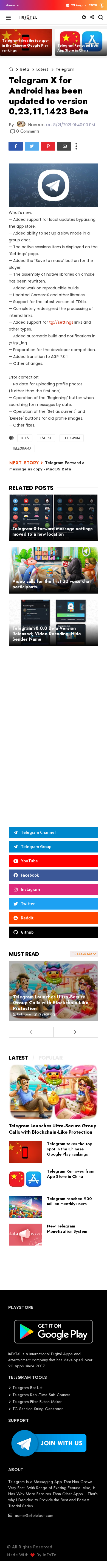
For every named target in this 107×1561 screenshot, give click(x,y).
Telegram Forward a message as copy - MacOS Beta (47, 466)
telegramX (21, 448)
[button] (11, 5)
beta (24, 69)
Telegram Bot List (27, 1388)
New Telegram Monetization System (67, 1228)
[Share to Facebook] (16, 146)
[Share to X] (32, 146)
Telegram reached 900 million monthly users (69, 1201)
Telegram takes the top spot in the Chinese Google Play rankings (25, 45)
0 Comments (28, 131)
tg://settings (61, 322)
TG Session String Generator (37, 1409)
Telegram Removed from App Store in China (77, 48)
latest (42, 69)
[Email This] (64, 146)
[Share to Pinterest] (48, 146)
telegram (65, 69)
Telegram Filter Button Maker (37, 1402)
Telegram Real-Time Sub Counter (41, 1395)
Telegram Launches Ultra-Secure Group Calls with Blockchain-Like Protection (50, 1002)
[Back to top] (93, 1548)
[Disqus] (53, 728)
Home (10, 5)
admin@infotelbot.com (33, 1515)
